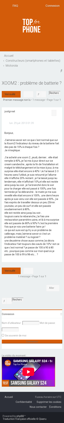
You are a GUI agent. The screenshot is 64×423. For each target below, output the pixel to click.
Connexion (8, 314)
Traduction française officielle (19, 419)
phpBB (20, 416)
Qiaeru (42, 419)
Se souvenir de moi (15, 335)
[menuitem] (14, 5)
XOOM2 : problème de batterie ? (32, 83)
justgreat (9, 111)
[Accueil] (32, 26)
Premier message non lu (17, 99)
